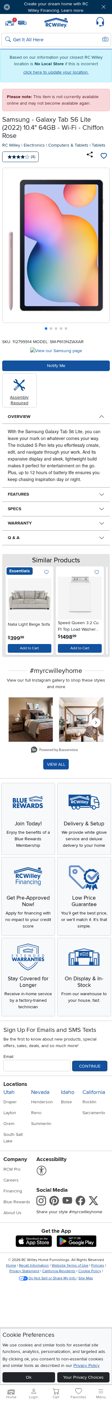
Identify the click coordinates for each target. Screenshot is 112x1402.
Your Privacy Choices (83, 1377)
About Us (12, 1212)
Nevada (40, 1092)
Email (8, 1056)
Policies (97, 1265)
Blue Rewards (16, 1202)
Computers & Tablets (68, 145)
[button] (24, 7)
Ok (28, 1377)
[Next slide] (102, 250)
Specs (14, 508)
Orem (8, 1123)
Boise (66, 1102)
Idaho (67, 1092)
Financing (12, 1191)
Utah (9, 1092)
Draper (10, 1102)
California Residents (59, 1271)
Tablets (98, 145)
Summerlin (41, 1123)
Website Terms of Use (70, 1265)
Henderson (42, 1102)
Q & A (14, 537)
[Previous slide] (9, 250)
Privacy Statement (24, 1271)
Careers (11, 1180)
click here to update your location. (56, 72)
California (93, 1092)
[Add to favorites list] (103, 157)
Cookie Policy (89, 1271)
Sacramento (93, 1112)
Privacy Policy (86, 1365)
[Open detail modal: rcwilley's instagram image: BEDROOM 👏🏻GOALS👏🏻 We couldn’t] (81, 719)
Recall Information (34, 1265)
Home (11, 1265)
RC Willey (11, 145)
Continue (89, 1066)
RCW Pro (12, 1169)
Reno (36, 1112)
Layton (9, 1112)
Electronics (34, 145)
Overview (19, 416)
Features (18, 494)
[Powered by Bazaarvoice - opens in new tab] (54, 750)
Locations (15, 1084)
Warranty (20, 523)
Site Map (85, 1278)
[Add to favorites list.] (46, 572)
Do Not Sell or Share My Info (52, 1278)
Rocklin (89, 1102)
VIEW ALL (56, 764)
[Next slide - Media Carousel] (95, 722)
